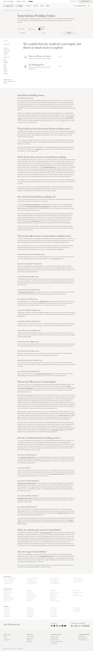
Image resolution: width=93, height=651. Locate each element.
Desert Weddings (53, 611)
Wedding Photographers (8, 592)
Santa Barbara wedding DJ (63, 513)
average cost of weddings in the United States (38, 206)
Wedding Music (53, 590)
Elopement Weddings (31, 614)
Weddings (28, 5)
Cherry (48, 5)
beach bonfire (56, 258)
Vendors (35, 5)
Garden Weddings (53, 614)
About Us (5, 636)
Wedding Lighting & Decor (55, 592)
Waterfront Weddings (77, 609)
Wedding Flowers (7, 595)
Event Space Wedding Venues (9, 579)
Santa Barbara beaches (49, 167)
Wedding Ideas (29, 641)
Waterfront (6, 73)
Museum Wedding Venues (32, 581)
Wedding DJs (29, 600)
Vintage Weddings (30, 611)
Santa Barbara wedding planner (27, 457)
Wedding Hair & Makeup (31, 597)
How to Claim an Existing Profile (56, 641)
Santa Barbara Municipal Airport (46, 556)
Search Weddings (82, 636)
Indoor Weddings (30, 616)
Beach (5, 64)
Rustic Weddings (30, 609)
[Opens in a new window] (8, 1)
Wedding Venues (7, 10)
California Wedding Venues (16, 10)
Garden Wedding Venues (54, 581)
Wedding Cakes (30, 590)
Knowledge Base (7, 639)
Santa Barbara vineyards (57, 429)
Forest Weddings (53, 613)
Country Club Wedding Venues (32, 578)
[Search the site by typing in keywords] (88, 6)
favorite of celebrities (45, 532)
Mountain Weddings (53, 616)
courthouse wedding (35, 221)
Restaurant (6, 62)
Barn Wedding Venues (31, 579)
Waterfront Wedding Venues (78, 579)
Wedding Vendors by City (78, 595)
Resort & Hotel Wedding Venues (10, 578)
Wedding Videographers (8, 597)
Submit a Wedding (53, 643)
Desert (5, 66)
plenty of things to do (65, 415)
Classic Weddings (7, 609)
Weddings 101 (29, 639)
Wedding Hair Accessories (55, 600)
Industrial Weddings (7, 616)
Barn (5, 59)
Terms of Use (13, 648)
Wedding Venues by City (77, 581)
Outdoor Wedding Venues (78, 578)
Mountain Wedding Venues (55, 583)
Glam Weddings (7, 614)
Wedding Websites (30, 592)
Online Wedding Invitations (32, 595)
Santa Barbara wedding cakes (24, 498)
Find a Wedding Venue (83, 639)
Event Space (6, 51)
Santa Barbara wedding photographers (26, 483)
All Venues (6, 48)
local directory (39, 149)
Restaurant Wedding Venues (32, 583)
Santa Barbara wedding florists (57, 474)
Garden (5, 68)
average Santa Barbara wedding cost (32, 204)
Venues (42, 5)
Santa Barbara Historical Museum (44, 373)
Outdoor (5, 71)
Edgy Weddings (7, 611)
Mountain (5, 70)
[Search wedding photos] (30, 1)
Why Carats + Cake (54, 636)
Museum (5, 60)
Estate (5, 55)
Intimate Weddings (30, 613)
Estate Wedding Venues (8, 583)
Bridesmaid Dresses (77, 590)
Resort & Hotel (7, 50)
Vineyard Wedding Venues (9, 581)
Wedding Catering (7, 600)
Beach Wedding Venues (54, 578)
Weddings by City (76, 611)
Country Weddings (53, 609)
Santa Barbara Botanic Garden (27, 292)
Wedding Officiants (53, 595)
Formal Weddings (7, 613)
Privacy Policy (20, 648)
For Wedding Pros (81, 5)
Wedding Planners (7, 590)
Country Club (6, 57)
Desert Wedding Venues (54, 579)
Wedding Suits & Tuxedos (78, 592)
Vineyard (5, 53)
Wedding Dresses (53, 597)
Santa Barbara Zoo (44, 301)
